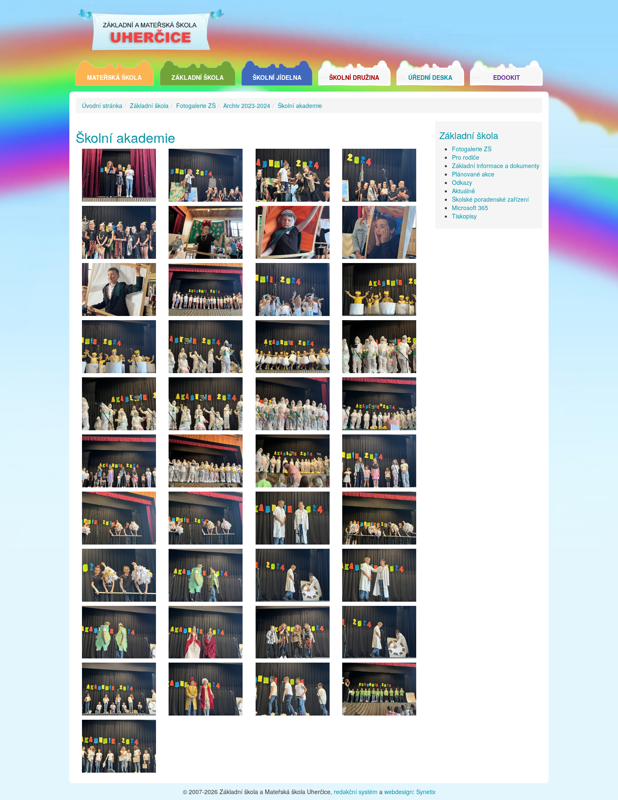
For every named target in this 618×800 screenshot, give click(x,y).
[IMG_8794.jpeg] (293, 177)
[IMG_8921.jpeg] (119, 463)
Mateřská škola (114, 77)
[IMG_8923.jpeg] (379, 463)
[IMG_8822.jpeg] (119, 291)
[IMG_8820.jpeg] (206, 234)
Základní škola (198, 77)
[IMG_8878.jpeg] (293, 348)
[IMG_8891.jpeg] (379, 348)
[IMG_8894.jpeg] (293, 405)
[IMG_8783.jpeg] (119, 177)
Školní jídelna (277, 77)
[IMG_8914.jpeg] (206, 463)
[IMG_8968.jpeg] (206, 577)
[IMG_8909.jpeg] (379, 405)
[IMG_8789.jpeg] (206, 177)
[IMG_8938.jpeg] (119, 577)
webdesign (398, 791)
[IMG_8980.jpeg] (206, 634)
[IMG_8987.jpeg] (206, 691)
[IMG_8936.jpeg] (206, 520)
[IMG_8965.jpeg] (293, 577)
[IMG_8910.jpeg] (293, 463)
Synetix (426, 791)
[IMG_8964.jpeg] (379, 577)
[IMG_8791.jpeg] (119, 234)
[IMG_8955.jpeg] (379, 520)
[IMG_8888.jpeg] (119, 405)
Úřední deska (430, 77)
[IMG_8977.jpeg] (293, 634)
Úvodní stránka (102, 105)
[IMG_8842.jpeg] (293, 291)
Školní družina (354, 77)
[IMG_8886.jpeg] (206, 348)
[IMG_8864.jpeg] (119, 348)
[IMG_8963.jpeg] (293, 520)
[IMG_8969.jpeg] (119, 634)
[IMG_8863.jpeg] (379, 291)
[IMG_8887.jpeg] (206, 405)
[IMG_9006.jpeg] (293, 691)
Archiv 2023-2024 (246, 105)
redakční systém (356, 791)
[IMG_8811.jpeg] (293, 234)
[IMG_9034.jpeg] (379, 691)
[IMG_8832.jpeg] (206, 291)
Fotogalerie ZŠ (196, 105)
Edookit (506, 77)
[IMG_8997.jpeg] (119, 691)
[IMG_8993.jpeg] (119, 748)
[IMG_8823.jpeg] (379, 234)
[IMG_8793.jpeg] (379, 177)
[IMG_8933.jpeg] (119, 520)
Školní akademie (300, 105)
